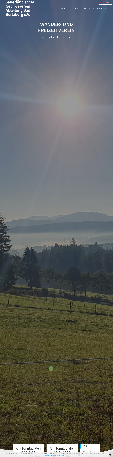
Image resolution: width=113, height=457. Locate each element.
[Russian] (105, 2)
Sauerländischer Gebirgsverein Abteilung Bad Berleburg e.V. (20, 8)
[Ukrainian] (108, 2)
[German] (101, 2)
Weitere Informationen (52, 456)
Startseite (66, 8)
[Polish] (103, 2)
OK (63, 456)
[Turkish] (106, 2)
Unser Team (80, 8)
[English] (100, 2)
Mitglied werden (97, 8)
